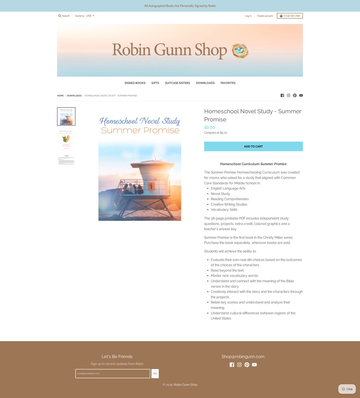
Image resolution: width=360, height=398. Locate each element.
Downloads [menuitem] (205, 83)
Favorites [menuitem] (228, 83)
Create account (265, 15)
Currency (79, 15)
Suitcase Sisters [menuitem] (177, 83)
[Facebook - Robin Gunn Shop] (282, 95)
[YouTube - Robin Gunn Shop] (301, 95)
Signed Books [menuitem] (135, 83)
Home (60, 95)
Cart (292, 15)
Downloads (74, 95)
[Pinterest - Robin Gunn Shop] (295, 95)
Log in (248, 15)
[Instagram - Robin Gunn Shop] (288, 95)
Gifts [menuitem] (155, 83)
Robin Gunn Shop (186, 384)
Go (155, 373)
